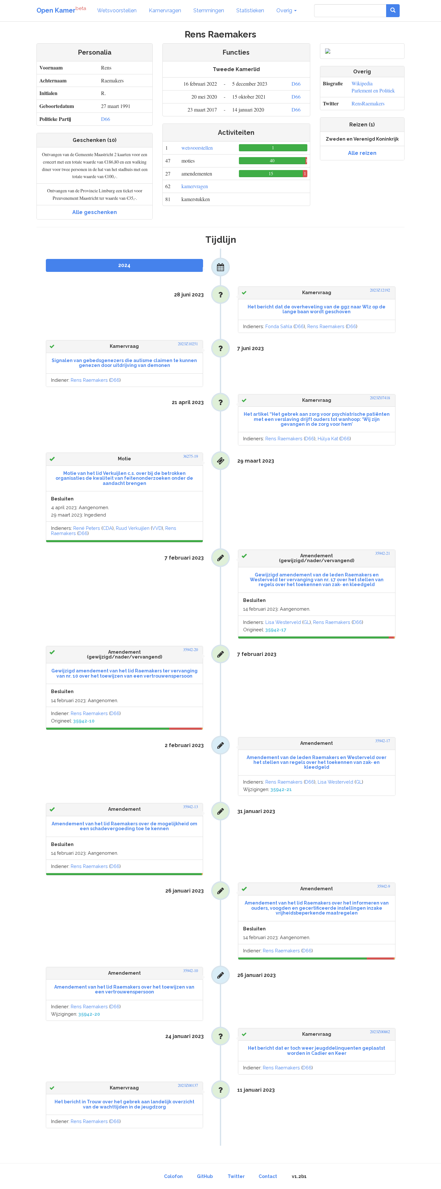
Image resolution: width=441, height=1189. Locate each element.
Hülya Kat (328, 438)
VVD (157, 528)
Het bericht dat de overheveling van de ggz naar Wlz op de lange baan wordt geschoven (316, 309)
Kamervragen (165, 10)
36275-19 (190, 456)
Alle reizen (362, 153)
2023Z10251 (188, 344)
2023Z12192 (380, 290)
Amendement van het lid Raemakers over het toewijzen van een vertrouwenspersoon (124, 989)
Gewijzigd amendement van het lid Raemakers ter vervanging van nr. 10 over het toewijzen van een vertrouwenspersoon (124, 673)
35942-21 (382, 553)
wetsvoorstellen (197, 147)
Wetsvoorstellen (117, 10)
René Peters (86, 528)
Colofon (173, 1176)
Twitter (236, 1176)
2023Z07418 (380, 398)
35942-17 (382, 741)
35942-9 (383, 886)
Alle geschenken (94, 212)
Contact (268, 1176)
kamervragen (194, 186)
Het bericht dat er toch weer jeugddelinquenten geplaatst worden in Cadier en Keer (316, 1050)
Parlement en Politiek (373, 90)
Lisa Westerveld (283, 622)
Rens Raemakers (325, 326)
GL (306, 622)
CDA (107, 528)
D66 (105, 118)
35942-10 (190, 970)
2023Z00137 (188, 1085)
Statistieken (250, 10)
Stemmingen (208, 10)
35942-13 (190, 806)
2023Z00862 (380, 1031)
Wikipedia (362, 83)
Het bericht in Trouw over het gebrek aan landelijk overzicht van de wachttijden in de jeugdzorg (124, 1104)
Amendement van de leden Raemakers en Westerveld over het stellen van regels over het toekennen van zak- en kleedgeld (316, 762)
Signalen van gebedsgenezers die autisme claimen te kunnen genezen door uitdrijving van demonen (124, 363)
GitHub (205, 1176)
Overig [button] (284, 10)
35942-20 (190, 649)
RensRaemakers (368, 103)
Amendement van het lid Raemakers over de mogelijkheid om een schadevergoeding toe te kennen (124, 826)
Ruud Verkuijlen (132, 528)
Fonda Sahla (278, 326)
